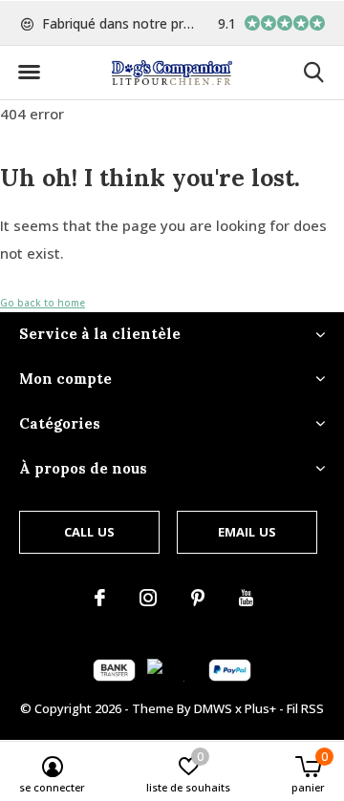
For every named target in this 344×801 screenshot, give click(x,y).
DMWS (213, 708)
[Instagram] (148, 598)
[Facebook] (100, 598)
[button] (28, 72)
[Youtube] (246, 598)
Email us (247, 531)
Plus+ (260, 708)
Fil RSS (305, 708)
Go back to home (42, 302)
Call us (89, 531)
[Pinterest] (197, 598)
